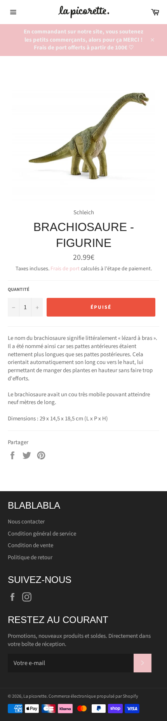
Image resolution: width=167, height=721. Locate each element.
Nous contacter (26, 522)
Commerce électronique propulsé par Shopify (93, 696)
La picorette (35, 696)
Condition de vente (30, 545)
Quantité (19, 290)
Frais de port (65, 269)
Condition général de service (42, 534)
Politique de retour (30, 557)
